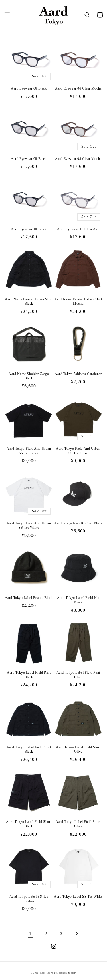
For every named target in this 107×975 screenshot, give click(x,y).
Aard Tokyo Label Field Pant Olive (78, 675)
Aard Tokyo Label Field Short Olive (78, 824)
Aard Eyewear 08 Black (29, 159)
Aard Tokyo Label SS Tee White (78, 897)
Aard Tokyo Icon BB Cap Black (78, 523)
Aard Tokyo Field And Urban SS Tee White (29, 525)
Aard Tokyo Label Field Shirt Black (29, 749)
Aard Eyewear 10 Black (29, 229)
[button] (7, 15)
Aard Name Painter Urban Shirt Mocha (78, 301)
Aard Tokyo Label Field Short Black (28, 824)
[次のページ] (76, 933)
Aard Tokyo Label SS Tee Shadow (28, 899)
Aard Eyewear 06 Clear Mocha (78, 88)
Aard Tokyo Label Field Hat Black (78, 600)
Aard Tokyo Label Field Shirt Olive (78, 749)
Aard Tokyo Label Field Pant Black (29, 675)
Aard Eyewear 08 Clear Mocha (78, 159)
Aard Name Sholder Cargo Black (29, 376)
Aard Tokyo (46, 973)
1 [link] (30, 933)
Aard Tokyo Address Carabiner (78, 374)
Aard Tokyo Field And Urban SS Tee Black (29, 451)
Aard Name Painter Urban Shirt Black (29, 301)
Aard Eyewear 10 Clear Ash (78, 229)
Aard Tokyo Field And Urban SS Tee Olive (78, 451)
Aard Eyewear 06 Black (29, 88)
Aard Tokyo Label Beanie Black (29, 598)
